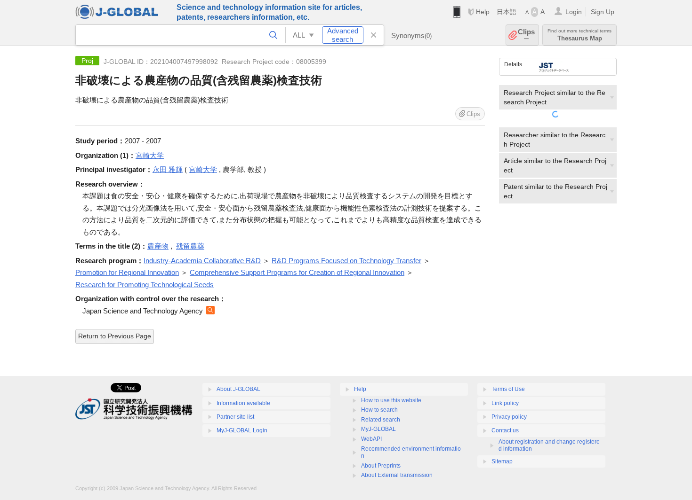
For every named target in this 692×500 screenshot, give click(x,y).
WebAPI (371, 439)
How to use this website (391, 400)
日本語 (506, 12)
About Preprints (381, 465)
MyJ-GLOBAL (378, 429)
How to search (379, 409)
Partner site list (235, 417)
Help (483, 12)
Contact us (505, 430)
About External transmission (397, 475)
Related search (380, 419)
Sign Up (602, 12)
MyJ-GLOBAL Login (242, 430)
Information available (243, 403)
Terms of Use (508, 389)
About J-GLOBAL (238, 389)
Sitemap (502, 461)
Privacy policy (509, 417)
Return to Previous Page (114, 336)
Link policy (505, 403)
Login (573, 12)
